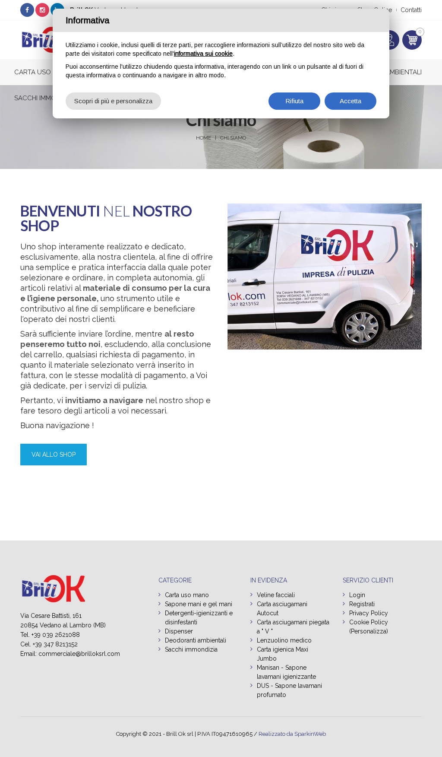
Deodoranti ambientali (195, 640)
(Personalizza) (368, 631)
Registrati (362, 604)
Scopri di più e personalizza (113, 101)
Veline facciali (276, 595)
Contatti (411, 9)
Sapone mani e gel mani (198, 604)
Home (203, 138)
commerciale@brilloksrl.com (79, 653)
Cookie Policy (368, 622)
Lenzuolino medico (284, 640)
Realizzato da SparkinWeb (292, 734)
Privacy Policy (368, 613)
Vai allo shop (54, 454)
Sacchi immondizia (45, 98)
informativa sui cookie (203, 53)
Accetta (350, 101)
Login (357, 595)
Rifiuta (294, 101)
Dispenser (179, 631)
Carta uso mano (43, 72)
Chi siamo (233, 138)
